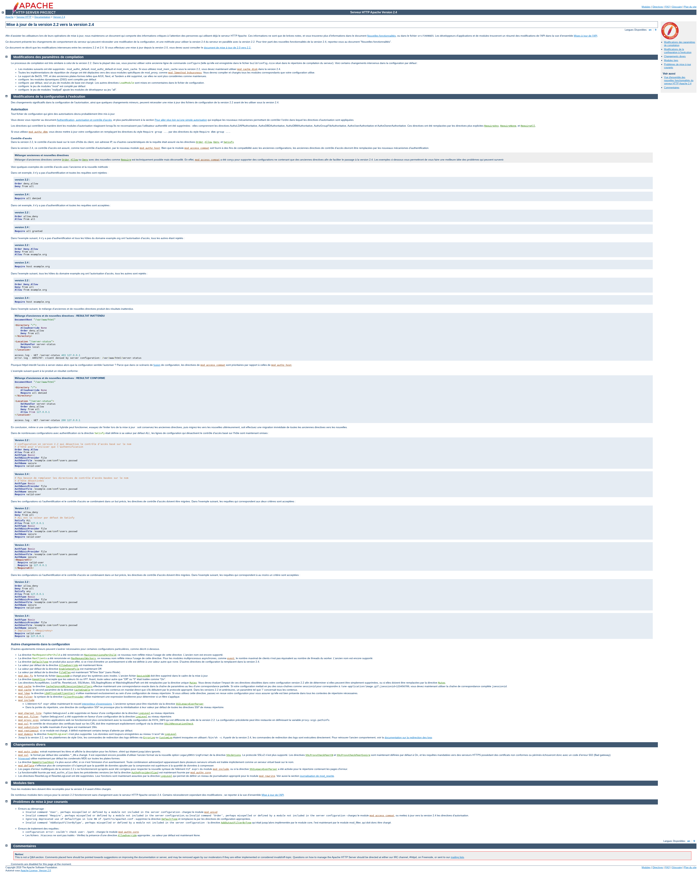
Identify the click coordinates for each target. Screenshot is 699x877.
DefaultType (40, 661)
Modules (646, 6)
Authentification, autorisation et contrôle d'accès (84, 119)
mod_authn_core (200, 772)
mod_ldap (24, 693)
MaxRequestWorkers (83, 658)
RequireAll (528, 125)
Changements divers (675, 56)
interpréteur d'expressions (97, 703)
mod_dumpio (25, 734)
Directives (658, 6)
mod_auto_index (28, 751)
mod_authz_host (150, 148)
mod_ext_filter (28, 716)
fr (655, 29)
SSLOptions (233, 755)
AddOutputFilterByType (236, 822)
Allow (208, 142)
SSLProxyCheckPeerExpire (353, 755)
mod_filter (25, 696)
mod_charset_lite (30, 713)
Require (126, 159)
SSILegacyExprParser (190, 703)
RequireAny (491, 125)
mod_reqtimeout (28, 730)
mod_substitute (28, 727)
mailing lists (457, 857)
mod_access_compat (196, 148)
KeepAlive (38, 679)
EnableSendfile (69, 668)
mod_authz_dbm (38, 131)
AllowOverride (68, 665)
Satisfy (229, 142)
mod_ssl (23, 723)
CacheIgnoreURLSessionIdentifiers (69, 686)
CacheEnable (82, 689)
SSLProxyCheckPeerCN (319, 755)
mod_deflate (26, 765)
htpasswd (24, 758)
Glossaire (677, 6)
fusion (156, 364)
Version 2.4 (59, 17)
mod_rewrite (267, 776)
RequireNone (508, 125)
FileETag (65, 672)
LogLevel (144, 713)
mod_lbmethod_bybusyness (185, 72)
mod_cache (24, 686)
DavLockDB (63, 675)
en (650, 29)
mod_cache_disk (247, 69)
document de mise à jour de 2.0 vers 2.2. (227, 47)
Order (199, 142)
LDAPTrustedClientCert (59, 693)
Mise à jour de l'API (273, 794)
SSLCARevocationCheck (178, 723)
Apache (9, 17)
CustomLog (165, 737)
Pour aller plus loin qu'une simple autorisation (181, 119)
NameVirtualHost (43, 762)
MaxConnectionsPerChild (100, 654)
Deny (216, 142)
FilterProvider (73, 696)
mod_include (26, 700)
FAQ (667, 6)
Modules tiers (671, 60)
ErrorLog (149, 737)
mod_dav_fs (25, 675)
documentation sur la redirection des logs (408, 737)
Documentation (42, 17)
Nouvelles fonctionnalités (381, 35)
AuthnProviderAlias (144, 772)
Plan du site (690, 6)
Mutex (193, 682)
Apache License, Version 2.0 (36, 870)
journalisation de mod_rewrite (317, 775)
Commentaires (671, 87)
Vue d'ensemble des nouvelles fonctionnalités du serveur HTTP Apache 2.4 (678, 80)
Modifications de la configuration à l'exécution (677, 51)
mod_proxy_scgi (28, 720)
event (230, 658)
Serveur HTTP (23, 17)
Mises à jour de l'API (585, 35)
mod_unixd (210, 812)
